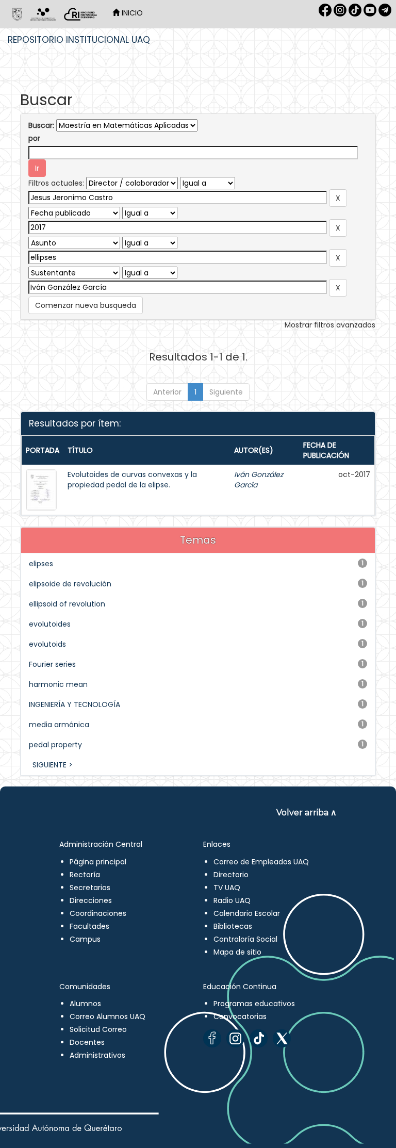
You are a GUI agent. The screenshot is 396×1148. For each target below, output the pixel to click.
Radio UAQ (232, 900)
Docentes (87, 1042)
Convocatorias (240, 1016)
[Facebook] (212, 1038)
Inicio (131, 13)
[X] (282, 1038)
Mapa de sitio (237, 952)
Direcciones (91, 900)
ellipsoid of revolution (67, 604)
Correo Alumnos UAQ (107, 1016)
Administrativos (97, 1055)
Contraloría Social (245, 939)
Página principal (98, 862)
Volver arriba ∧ (306, 812)
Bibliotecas (232, 926)
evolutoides (50, 624)
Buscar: (41, 125)
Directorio (231, 875)
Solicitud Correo (98, 1029)
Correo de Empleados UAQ (261, 862)
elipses (41, 564)
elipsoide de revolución (70, 584)
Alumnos (85, 1003)
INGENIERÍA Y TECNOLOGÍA (74, 704)
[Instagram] (235, 1038)
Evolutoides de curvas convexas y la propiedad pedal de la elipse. (132, 479)
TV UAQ (226, 887)
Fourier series (52, 664)
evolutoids (47, 644)
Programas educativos (254, 1003)
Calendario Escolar (246, 913)
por (34, 138)
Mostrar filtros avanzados (330, 325)
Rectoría (85, 875)
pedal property (55, 745)
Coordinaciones (98, 913)
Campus (85, 939)
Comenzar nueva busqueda (85, 305)
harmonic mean (58, 684)
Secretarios (90, 887)
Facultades (89, 926)
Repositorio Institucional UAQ (79, 40)
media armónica (59, 724)
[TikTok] (259, 1038)
